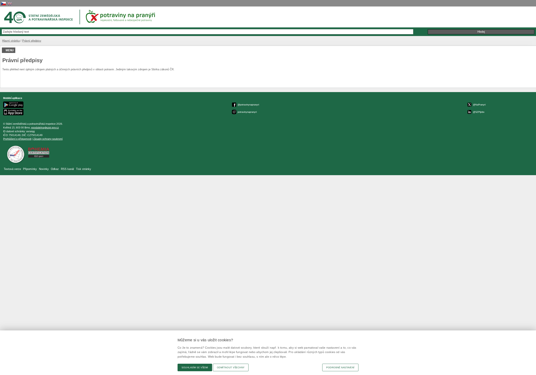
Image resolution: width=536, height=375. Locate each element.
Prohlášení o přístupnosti (17, 138)
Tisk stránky (83, 169)
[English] (9, 3)
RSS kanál (67, 169)
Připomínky (30, 169)
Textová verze (12, 169)
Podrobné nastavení (340, 367)
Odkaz (55, 169)
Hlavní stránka (11, 40)
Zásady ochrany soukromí (48, 138)
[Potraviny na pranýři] (122, 16)
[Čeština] (3, 3)
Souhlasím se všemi (195, 367)
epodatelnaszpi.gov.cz (45, 127)
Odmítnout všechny (231, 367)
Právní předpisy (31, 40)
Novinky (44, 169)
